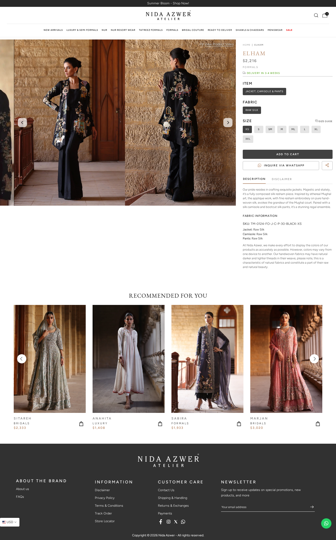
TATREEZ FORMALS (151, 30)
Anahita (102, 418)
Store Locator (105, 521)
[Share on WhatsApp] (330, 171)
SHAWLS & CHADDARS (250, 30)
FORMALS (172, 30)
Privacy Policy (105, 498)
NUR (104, 30)
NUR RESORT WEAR (123, 30)
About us (22, 489)
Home (247, 45)
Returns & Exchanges (173, 506)
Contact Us (166, 490)
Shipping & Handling (172, 498)
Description (254, 179)
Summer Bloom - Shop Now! (168, 3)
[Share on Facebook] (322, 171)
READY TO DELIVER (220, 30)
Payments (165, 513)
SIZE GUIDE (326, 121)
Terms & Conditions (109, 506)
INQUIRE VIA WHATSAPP (284, 165)
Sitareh (23, 418)
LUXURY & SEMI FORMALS (82, 30)
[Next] (227, 122)
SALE (289, 30)
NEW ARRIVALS (53, 30)
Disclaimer (282, 179)
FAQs (20, 497)
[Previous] (22, 122)
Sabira (179, 418)
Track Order (103, 513)
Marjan (259, 418)
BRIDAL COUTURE (193, 30)
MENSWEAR (275, 30)
